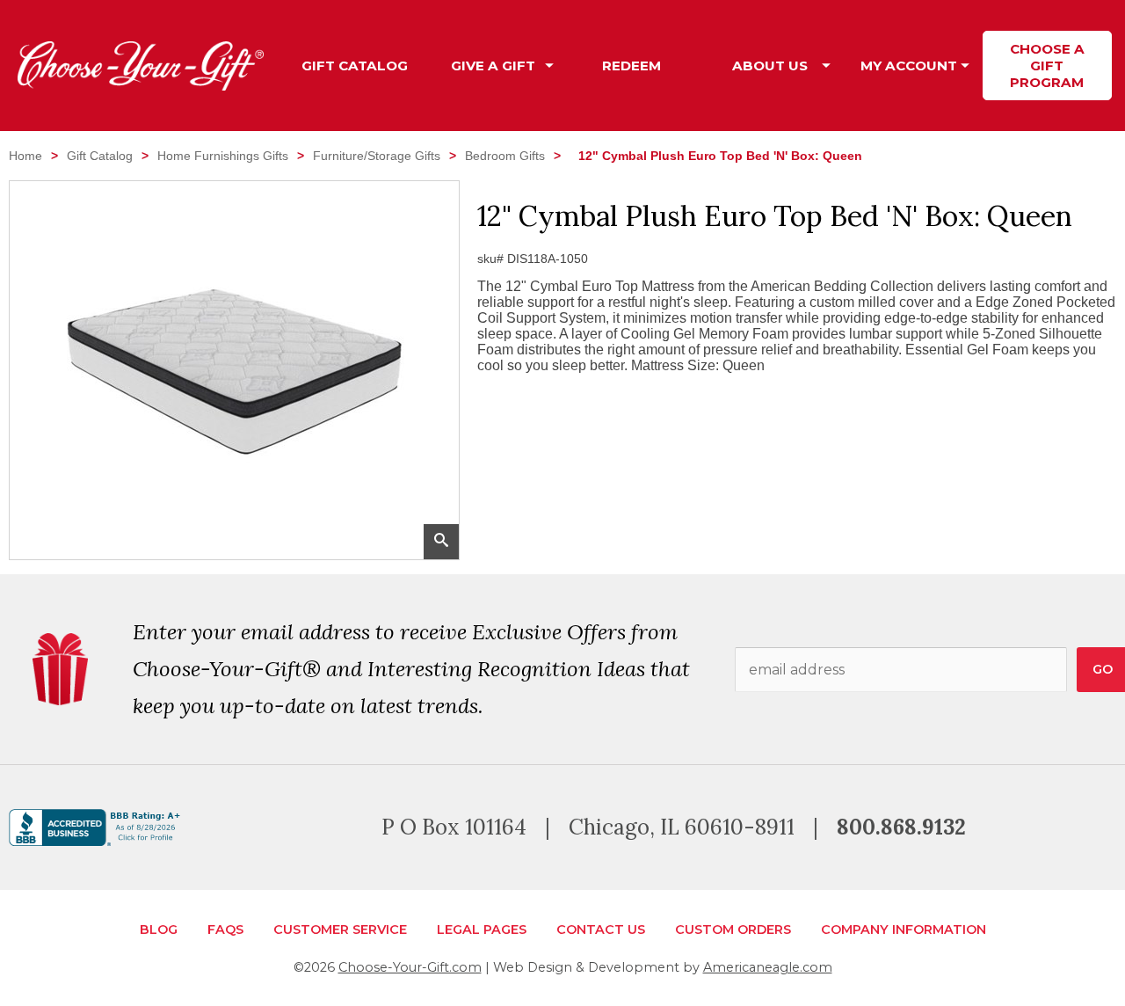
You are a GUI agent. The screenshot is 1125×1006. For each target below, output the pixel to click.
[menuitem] (355, 65)
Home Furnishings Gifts (222, 156)
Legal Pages (481, 929)
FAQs (225, 929)
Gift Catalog (100, 156)
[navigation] (701, 65)
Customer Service (340, 929)
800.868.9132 (901, 827)
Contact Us (600, 929)
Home (25, 156)
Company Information (903, 929)
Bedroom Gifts (505, 156)
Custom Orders (733, 929)
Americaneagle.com (767, 967)
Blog (159, 929)
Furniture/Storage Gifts (376, 156)
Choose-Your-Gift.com (410, 967)
